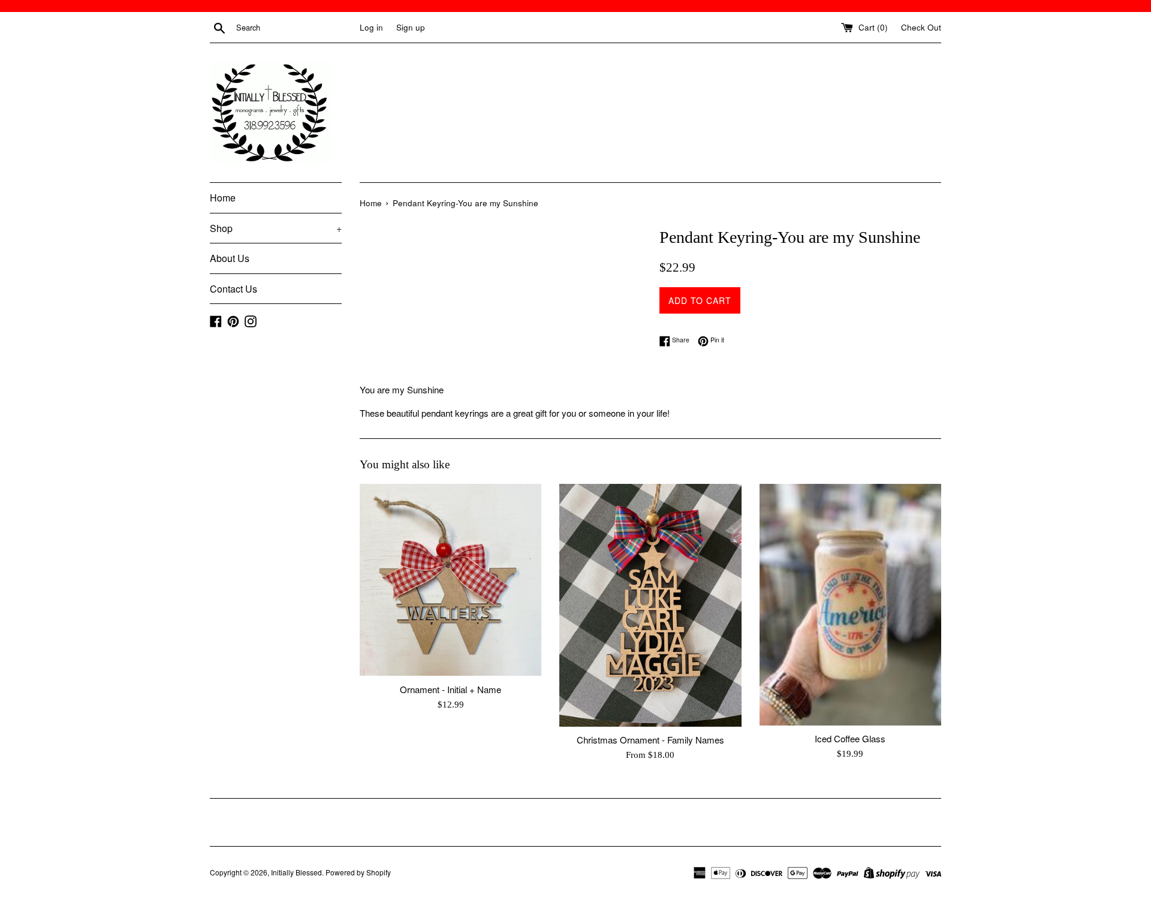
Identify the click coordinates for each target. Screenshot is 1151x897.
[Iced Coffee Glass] (850, 605)
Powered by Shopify (358, 872)
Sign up (410, 27)
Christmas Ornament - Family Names (650, 739)
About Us (229, 258)
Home (223, 197)
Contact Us (233, 289)
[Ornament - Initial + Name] (450, 580)
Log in (371, 27)
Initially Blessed (296, 872)
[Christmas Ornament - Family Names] (650, 605)
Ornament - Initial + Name (450, 689)
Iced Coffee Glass (850, 738)
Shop (276, 228)
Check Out (921, 27)
